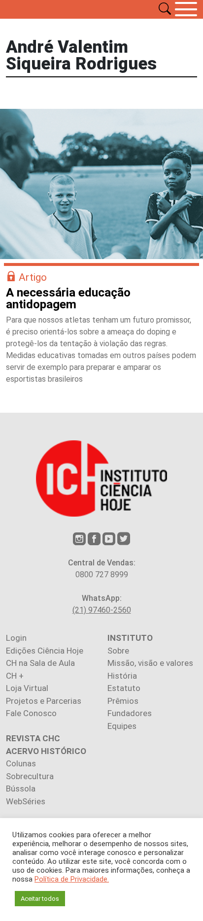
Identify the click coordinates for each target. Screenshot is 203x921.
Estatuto (123, 688)
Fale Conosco (31, 713)
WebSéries (25, 801)
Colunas (21, 763)
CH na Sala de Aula (40, 663)
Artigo (33, 277)
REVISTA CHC (33, 738)
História (122, 676)
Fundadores (129, 713)
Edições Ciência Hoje (44, 651)
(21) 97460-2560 (101, 610)
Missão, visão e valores (150, 663)
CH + (15, 676)
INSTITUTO (130, 638)
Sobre (118, 651)
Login (16, 638)
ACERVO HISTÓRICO (46, 751)
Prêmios (122, 701)
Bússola (20, 788)
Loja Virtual (27, 688)
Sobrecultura (30, 776)
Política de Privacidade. (71, 879)
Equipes (121, 726)
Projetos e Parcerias (43, 701)
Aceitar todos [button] (40, 898)
